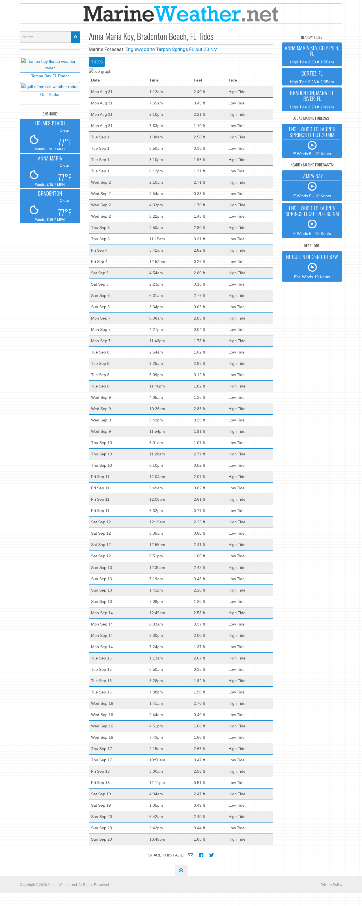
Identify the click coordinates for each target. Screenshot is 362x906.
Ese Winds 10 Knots (312, 266)
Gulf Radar (50, 94)
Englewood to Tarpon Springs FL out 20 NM (171, 49)
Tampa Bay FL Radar (50, 76)
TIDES (97, 62)
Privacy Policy (331, 885)
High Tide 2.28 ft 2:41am (312, 99)
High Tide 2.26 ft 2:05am (312, 77)
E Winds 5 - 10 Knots (312, 140)
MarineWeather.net (62, 885)
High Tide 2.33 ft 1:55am (312, 54)
